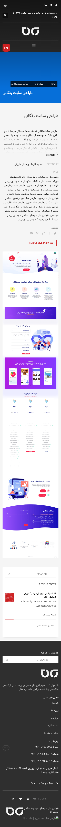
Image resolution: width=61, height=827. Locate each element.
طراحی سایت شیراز (35, 203)
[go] (9, 574)
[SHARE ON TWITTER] (55, 233)
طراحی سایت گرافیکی (29, 211)
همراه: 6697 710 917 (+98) (44, 761)
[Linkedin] (12, 798)
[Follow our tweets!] (20, 798)
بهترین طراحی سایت (48, 177)
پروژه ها (54, 711)
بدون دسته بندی (45, 625)
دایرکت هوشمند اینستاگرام (45, 181)
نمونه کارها (36, 164)
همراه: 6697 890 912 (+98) (44, 754)
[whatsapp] (45, 5)
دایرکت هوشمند (17, 177)
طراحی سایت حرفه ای (32, 190)
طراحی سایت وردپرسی (17, 215)
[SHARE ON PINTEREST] (37, 233)
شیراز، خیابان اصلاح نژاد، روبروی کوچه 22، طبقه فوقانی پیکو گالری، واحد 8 (32, 770)
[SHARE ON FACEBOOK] (49, 233)
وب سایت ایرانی (21, 164)
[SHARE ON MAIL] (31, 233)
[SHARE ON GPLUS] (43, 233)
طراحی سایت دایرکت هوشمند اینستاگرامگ (28, 194)
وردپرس (21, 219)
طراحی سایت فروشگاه (47, 207)
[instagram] (50, 5)
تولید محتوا (32, 177)
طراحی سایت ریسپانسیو (24, 198)
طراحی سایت (19, 186)
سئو (42, 808)
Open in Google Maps (43, 783)
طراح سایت (53, 186)
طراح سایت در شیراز (36, 186)
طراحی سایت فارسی (14, 203)
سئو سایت (26, 181)
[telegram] (55, 5)
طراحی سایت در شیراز (48, 198)
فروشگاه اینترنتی (35, 219)
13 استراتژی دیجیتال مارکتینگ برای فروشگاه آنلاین (40, 595)
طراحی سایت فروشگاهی (24, 207)
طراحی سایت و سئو (39, 215)
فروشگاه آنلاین (51, 219)
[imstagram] (28, 798)
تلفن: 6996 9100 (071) (46, 747)
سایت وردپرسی (12, 181)
